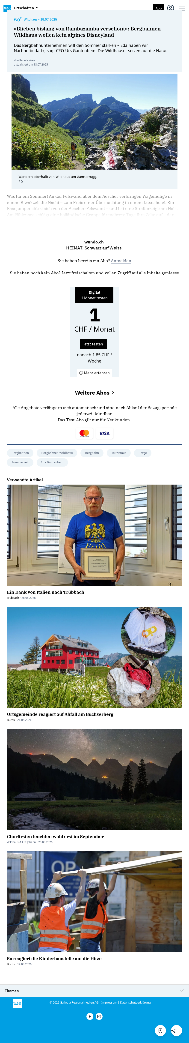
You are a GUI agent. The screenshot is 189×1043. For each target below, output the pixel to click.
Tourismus (118, 453)
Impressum (109, 1002)
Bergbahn (92, 453)
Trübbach (13, 598)
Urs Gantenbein (52, 462)
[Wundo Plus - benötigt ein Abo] (18, 19)
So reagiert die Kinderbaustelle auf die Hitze (54, 958)
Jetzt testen (93, 344)
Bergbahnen (20, 453)
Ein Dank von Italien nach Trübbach (45, 592)
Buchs (11, 720)
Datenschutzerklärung (135, 1002)
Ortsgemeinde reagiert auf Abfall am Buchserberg (60, 714)
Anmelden (121, 260)
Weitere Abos (93, 392)
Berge (143, 453)
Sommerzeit (20, 462)
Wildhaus (31, 19)
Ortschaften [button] (24, 8)
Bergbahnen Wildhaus (57, 453)
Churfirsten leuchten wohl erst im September (55, 836)
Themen (12, 990)
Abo (159, 8)
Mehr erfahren (96, 372)
